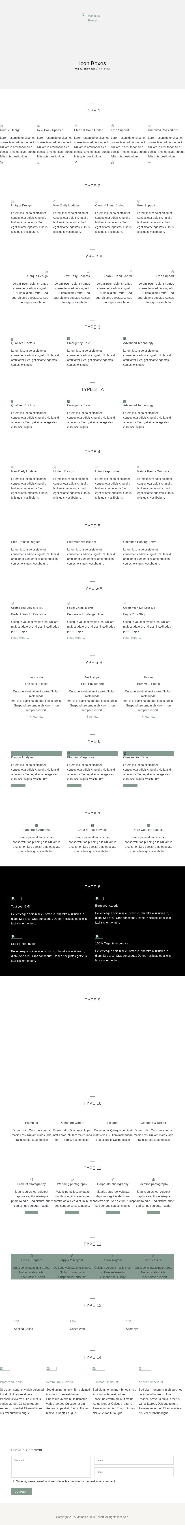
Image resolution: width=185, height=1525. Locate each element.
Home (78, 68)
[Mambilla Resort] (92, 17)
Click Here (31, 1212)
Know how (36, 716)
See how (92, 716)
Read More (18, 785)
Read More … (20, 637)
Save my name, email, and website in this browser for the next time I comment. (66, 1481)
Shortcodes (90, 68)
